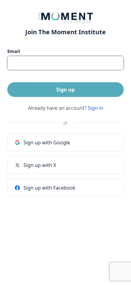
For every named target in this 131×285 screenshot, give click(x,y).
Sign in (95, 108)
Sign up (65, 89)
